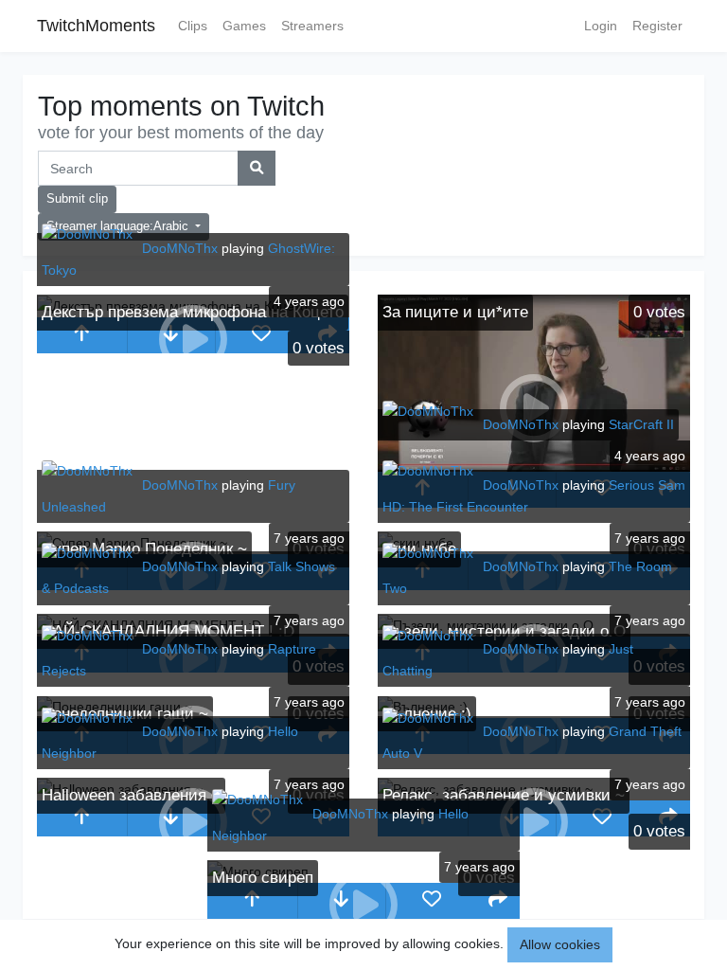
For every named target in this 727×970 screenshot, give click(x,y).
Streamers (312, 25)
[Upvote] (82, 335)
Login (600, 25)
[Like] (261, 335)
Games (244, 25)
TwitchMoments (96, 25)
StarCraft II (641, 424)
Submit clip (77, 199)
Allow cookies (560, 944)
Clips (192, 25)
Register (657, 25)
